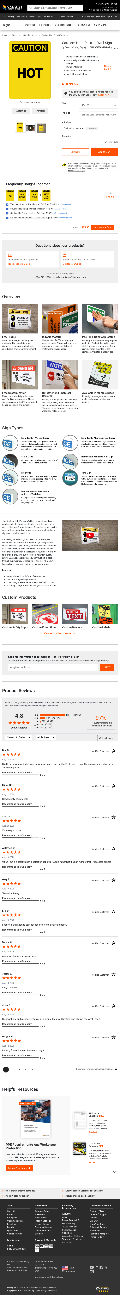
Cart (115, 17)
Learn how (103, 95)
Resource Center (42, 1211)
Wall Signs (30, 25)
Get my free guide (17, 1168)
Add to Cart (104, 152)
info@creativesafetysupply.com (69, 277)
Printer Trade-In (97, 1237)
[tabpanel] (91, 1123)
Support (62, 17)
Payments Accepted (99, 1234)
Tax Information (69, 1227)
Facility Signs (83, 25)
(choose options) (64, 205)
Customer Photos (43, 1230)
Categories (12, 1217)
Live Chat (94, 1221)
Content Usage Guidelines (69, 1231)
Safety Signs (100, 25)
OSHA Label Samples (95, 1144)
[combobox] (55, 8)
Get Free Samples (109, 10)
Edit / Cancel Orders (16, 1249)
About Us (70, 17)
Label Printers (21, 17)
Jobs (64, 1217)
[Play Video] (30, 128)
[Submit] (30, 8)
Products (11, 1214)
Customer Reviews (43, 1227)
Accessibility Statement (73, 1236)
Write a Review (106, 738)
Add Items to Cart (102, 227)
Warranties (95, 1230)
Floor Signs (45, 25)
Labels (32, 17)
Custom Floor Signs (44, 627)
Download (93, 1132)
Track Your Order (97, 1224)
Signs (39, 17)
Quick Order (100, 17)
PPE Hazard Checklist (95, 1114)
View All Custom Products (59, 633)
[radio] (60, 715)
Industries (11, 1224)
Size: (64, 103)
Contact (93, 1217)
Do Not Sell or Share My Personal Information (38, 1288)
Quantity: (66, 136)
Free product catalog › (19, 264)
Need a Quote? (107, 67)
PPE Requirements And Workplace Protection (31, 1146)
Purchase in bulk (111, 142)
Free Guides (40, 1214)
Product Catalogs (43, 1221)
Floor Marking (8, 17)
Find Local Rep (88, 17)
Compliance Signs (64, 25)
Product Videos (42, 1224)
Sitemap (39, 1234)
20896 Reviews (22, 727)
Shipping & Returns (98, 1227)
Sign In (109, 17)
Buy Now (75, 152)
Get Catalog (94, 10)
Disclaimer (67, 1242)
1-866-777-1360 (106, 4)
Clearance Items (14, 1234)
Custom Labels (101, 627)
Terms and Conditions (72, 1239)
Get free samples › (72, 264)
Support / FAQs (97, 1211)
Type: (65, 113)
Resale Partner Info (71, 1220)
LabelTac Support (98, 1214)
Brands (10, 1227)
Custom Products (19, 597)
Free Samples (41, 1217)
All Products (48, 17)
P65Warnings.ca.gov (76, 171)
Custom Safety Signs (15, 627)
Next (115, 1171)
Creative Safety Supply (31, 1291)
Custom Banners (72, 627)
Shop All (11, 1211)
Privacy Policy (12, 1288)
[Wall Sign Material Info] (69, 113)
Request (92, 1162)
